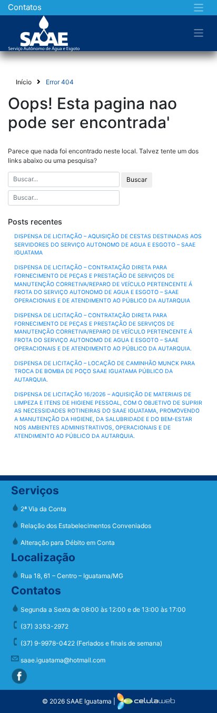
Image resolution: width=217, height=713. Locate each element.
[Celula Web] (146, 701)
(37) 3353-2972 (43, 626)
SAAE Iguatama (89, 701)
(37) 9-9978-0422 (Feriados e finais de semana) (90, 643)
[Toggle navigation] (199, 7)
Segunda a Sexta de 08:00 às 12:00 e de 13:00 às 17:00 (102, 609)
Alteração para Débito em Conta (67, 542)
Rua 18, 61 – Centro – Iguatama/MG (71, 576)
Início (24, 82)
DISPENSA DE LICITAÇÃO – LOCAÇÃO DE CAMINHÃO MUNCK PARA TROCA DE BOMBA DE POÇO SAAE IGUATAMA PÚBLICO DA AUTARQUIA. (104, 372)
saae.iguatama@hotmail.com (62, 660)
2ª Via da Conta (42, 509)
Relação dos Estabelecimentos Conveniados (85, 526)
